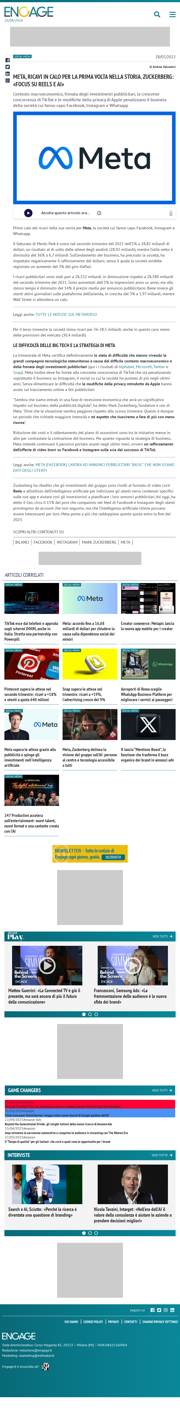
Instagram (67, 542)
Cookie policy (93, 1321)
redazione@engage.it (36, 1350)
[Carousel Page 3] (96, 1014)
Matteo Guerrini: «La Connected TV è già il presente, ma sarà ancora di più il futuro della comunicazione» (44, 996)
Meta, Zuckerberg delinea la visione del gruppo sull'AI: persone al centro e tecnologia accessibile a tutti (90, 757)
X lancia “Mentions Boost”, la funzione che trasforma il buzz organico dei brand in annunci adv (147, 755)
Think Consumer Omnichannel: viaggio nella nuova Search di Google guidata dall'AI (57, 1115)
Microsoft (144, 366)
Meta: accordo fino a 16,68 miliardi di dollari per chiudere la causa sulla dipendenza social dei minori (89, 631)
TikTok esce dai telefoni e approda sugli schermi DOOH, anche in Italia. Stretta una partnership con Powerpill (31, 631)
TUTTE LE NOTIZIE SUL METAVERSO (66, 314)
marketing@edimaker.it (36, 1355)
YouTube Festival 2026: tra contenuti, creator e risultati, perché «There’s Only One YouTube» (63, 1106)
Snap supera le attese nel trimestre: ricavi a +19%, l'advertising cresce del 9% (84, 694)
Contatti (130, 1321)
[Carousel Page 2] (90, 1014)
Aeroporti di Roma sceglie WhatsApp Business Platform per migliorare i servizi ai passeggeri (147, 694)
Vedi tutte (160, 1155)
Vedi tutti (160, 936)
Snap (17, 372)
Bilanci (22, 542)
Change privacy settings (160, 1321)
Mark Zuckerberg (99, 542)
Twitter (159, 366)
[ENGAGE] (28, 12)
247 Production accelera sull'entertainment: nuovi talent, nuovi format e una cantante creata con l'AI (31, 823)
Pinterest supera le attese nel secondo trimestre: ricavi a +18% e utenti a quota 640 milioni (30, 694)
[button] (172, 14)
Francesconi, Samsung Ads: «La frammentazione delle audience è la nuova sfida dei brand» (130, 996)
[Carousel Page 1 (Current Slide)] (84, 1014)
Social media (22, 56)
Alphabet (126, 366)
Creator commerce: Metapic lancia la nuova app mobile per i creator (147, 626)
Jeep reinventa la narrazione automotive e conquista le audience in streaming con (66, 1133)
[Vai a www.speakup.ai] (171, 213)
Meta (125, 542)
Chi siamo (71, 1321)
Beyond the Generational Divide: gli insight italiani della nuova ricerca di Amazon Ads (58, 1124)
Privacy (113, 1321)
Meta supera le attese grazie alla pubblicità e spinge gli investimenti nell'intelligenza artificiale (30, 757)
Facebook (43, 542)
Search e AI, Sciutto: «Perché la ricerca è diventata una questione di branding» (42, 1212)
